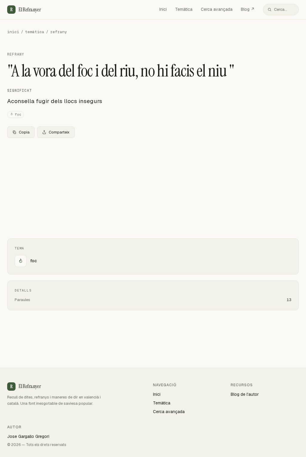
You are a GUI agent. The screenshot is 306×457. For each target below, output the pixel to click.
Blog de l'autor (245, 394)
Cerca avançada (216, 9)
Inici (163, 9)
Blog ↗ (248, 9)
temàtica (34, 31)
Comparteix (59, 132)
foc (18, 114)
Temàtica (183, 9)
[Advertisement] (153, 187)
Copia (24, 132)
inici (13, 31)
